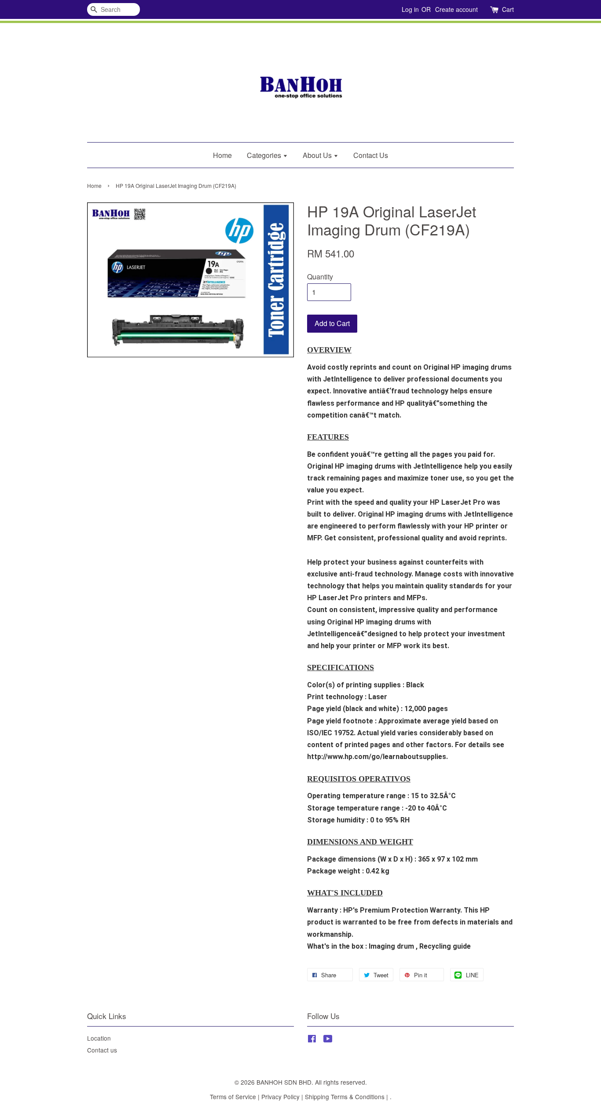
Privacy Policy (280, 1096)
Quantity (320, 276)
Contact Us (370, 155)
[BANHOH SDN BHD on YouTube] (328, 1039)
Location (99, 1038)
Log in (410, 9)
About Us (318, 155)
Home (222, 155)
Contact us (102, 1049)
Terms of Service (233, 1096)
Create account (456, 9)
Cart (508, 9)
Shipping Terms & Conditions (345, 1096)
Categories (265, 155)
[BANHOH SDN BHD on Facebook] (312, 1039)
